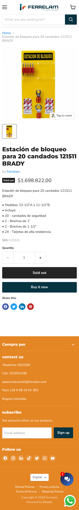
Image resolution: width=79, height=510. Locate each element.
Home (6, 33)
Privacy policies (49, 487)
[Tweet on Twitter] (14, 306)
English (37, 477)
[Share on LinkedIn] (22, 306)
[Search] (71, 19)
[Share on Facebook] (5, 306)
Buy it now (39, 287)
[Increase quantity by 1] (40, 257)
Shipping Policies (52, 492)
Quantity (8, 248)
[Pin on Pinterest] (30, 306)
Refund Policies (25, 487)
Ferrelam (13, 171)
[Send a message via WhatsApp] (70, 501)
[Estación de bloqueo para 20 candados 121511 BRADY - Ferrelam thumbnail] (9, 131)
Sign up (63, 432)
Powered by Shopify (39, 502)
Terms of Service (26, 492)
